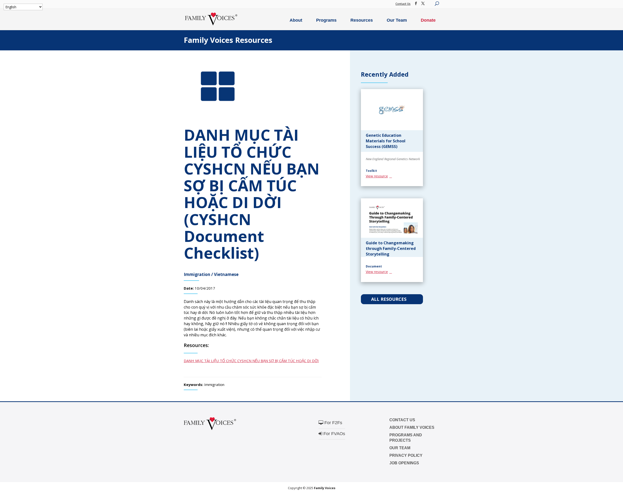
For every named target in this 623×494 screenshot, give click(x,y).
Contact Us (403, 4)
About (296, 20)
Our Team (397, 20)
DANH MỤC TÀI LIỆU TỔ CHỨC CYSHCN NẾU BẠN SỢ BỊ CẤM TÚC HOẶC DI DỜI (251, 360)
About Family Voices (411, 427)
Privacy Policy (405, 455)
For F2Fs (332, 422)
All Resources (389, 299)
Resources (361, 20)
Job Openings (404, 463)
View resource (377, 176)
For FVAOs (333, 433)
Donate (428, 20)
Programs (326, 20)
